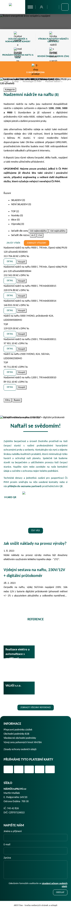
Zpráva (7, 857)
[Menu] (30, 7)
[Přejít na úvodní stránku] (12, 7)
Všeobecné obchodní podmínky (20, 738)
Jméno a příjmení (13, 831)
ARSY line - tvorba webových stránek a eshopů (35, 905)
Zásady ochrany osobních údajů (20, 749)
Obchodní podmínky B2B (16, 734)
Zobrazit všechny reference (35, 707)
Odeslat (60, 892)
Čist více (35, 530)
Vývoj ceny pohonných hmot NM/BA (23, 742)
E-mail (7, 844)
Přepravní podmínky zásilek (18, 729)
